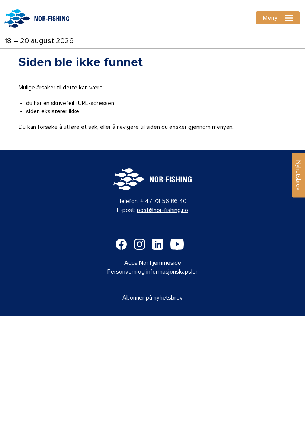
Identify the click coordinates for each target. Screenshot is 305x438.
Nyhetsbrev (298, 175)
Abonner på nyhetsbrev (152, 298)
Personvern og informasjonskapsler (152, 272)
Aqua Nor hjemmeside (152, 263)
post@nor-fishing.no (162, 210)
